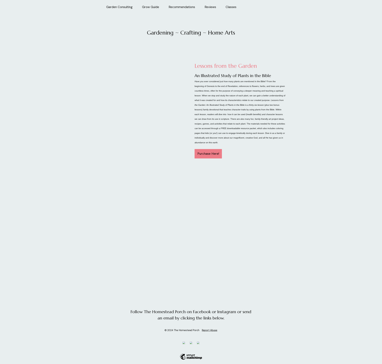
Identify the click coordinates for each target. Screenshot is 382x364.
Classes (231, 7)
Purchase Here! (208, 154)
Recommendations (182, 7)
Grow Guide (150, 7)
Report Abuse (209, 330)
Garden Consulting (119, 7)
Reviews (210, 7)
